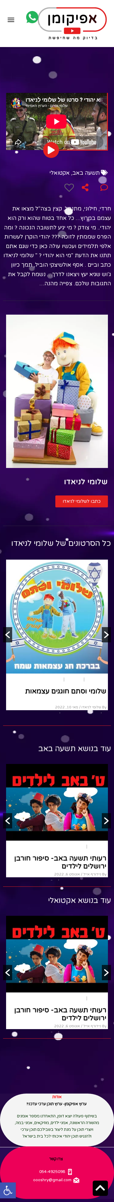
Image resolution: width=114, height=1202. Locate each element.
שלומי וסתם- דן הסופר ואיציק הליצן (62, 638)
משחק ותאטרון (86, 623)
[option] (57, 607)
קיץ (103, 623)
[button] (81, 501)
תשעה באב (86, 173)
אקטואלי (60, 173)
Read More (94, 701)
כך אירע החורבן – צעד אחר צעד (58, 858)
